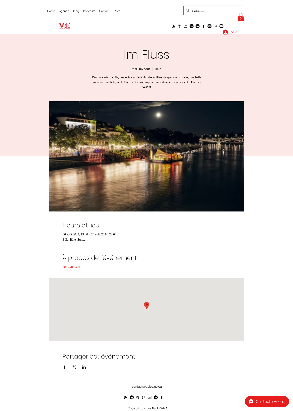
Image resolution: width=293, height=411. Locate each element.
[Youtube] (221, 26)
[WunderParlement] (192, 26)
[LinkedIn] (198, 26)
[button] (240, 17)
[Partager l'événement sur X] (74, 367)
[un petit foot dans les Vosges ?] (180, 26)
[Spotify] (209, 26)
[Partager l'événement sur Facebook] (64, 367)
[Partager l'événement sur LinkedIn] (84, 367)
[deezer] (215, 26)
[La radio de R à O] (174, 26)
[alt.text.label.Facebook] (203, 26)
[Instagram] (186, 26)
